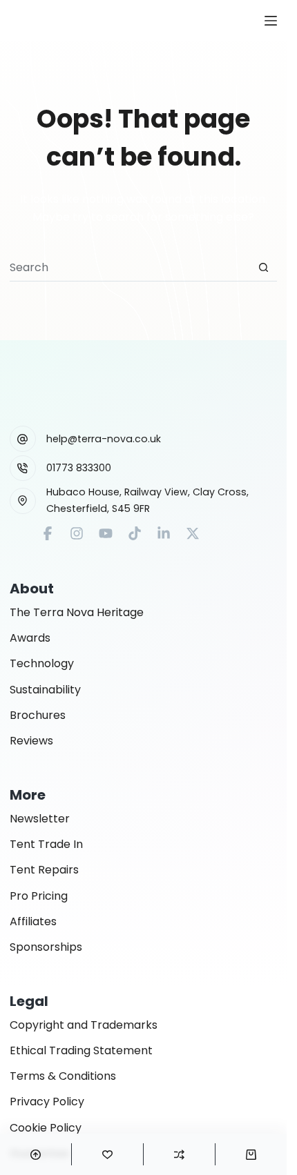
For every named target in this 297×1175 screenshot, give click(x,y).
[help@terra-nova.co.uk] (23, 439)
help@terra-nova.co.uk (103, 439)
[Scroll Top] (35, 1154)
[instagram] (76, 533)
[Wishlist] (107, 1154)
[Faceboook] (47, 533)
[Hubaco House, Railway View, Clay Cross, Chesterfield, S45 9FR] (23, 501)
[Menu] (271, 20)
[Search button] (263, 267)
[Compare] (179, 1154)
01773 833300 (78, 468)
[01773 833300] (23, 468)
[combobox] (130, 268)
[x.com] (192, 533)
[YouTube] (105, 533)
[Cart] (251, 1154)
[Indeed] (163, 533)
